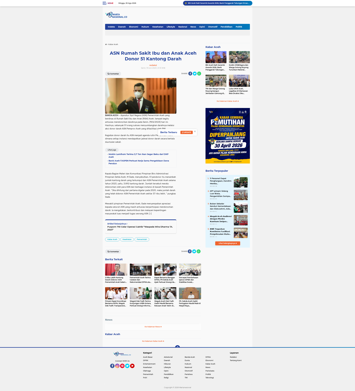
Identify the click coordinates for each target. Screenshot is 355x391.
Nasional (182, 27)
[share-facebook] (190, 74)
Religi (166, 378)
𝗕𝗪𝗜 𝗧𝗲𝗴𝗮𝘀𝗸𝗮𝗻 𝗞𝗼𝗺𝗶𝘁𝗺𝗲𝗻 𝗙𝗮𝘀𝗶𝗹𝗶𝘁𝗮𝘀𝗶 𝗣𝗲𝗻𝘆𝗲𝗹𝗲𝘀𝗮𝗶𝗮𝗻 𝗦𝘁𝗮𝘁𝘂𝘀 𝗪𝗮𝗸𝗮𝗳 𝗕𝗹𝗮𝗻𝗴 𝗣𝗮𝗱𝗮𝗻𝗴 (220, 231)
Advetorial (168, 357)
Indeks (111, 27)
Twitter (128, 369)
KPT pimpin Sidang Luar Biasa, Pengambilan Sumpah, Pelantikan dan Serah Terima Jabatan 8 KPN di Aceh (220, 193)
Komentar (114, 74)
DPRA (208, 357)
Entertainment (149, 364)
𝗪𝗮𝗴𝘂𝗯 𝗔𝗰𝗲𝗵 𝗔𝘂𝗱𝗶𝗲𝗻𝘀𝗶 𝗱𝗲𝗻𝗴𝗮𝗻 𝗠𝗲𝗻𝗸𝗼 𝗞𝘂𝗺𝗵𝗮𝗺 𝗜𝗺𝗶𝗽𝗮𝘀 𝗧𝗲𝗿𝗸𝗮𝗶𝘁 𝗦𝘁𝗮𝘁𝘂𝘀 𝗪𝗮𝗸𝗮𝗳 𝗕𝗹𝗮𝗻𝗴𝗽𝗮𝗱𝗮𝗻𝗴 (221, 219)
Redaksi (233, 357)
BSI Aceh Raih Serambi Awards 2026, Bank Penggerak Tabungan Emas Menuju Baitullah (215, 67)
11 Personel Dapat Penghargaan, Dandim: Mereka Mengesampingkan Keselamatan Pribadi (221, 181)
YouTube (134, 369)
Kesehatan (157, 27)
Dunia (187, 360)
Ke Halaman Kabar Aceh (152, 341)
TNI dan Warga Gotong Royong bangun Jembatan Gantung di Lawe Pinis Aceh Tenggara (215, 91)
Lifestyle (171, 27)
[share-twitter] (195, 74)
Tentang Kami (236, 360)
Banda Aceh (190, 357)
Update (187, 132)
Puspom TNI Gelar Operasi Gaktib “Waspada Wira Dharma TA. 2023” (140, 228)
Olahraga (147, 371)
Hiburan (167, 364)
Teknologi (210, 378)
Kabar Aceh (112, 239)
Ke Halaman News (152, 327)
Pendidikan (226, 27)
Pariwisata (210, 371)
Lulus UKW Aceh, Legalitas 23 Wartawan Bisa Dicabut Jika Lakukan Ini (238, 91)
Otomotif (212, 27)
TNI (186, 378)
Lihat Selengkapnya (227, 243)
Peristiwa (188, 374)
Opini (202, 27)
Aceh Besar (148, 357)
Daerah (122, 27)
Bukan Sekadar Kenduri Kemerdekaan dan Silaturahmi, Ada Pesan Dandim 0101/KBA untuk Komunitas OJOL (220, 206)
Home (110, 3)
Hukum (145, 27)
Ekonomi (133, 27)
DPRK (145, 360)
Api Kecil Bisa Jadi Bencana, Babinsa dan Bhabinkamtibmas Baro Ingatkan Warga (219, 3)
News (193, 27)
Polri (145, 378)
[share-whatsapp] (199, 74)
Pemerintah (142, 239)
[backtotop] (177, 347)
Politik (239, 27)
